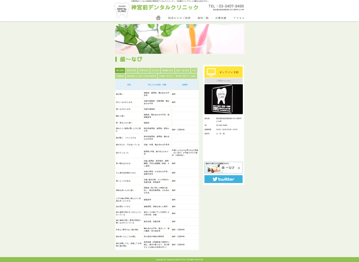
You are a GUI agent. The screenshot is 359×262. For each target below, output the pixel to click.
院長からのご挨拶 (179, 18)
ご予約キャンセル (223, 81)
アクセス (244, 18)
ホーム (158, 18)
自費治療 (226, 18)
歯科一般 (208, 18)
